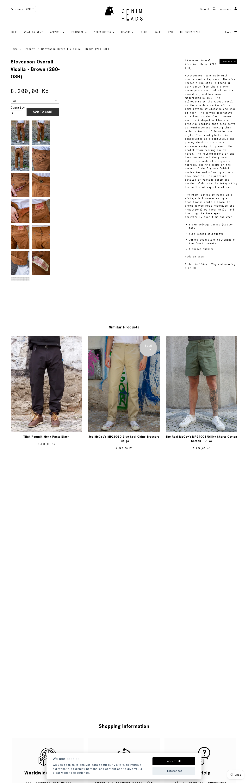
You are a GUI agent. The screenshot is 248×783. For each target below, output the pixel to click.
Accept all (174, 761)
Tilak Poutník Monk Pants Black (46, 437)
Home (14, 48)
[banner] (124, 14)
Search (205, 9)
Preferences (174, 770)
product (29, 48)
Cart (229, 31)
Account (226, 9)
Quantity (16, 107)
